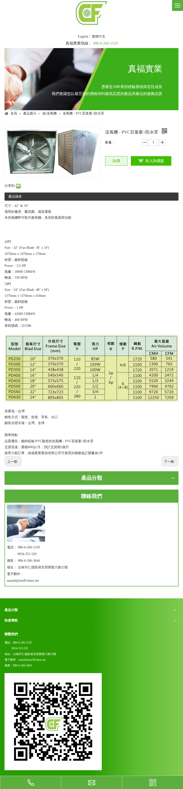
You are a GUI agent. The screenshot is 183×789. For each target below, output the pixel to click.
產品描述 (15, 196)
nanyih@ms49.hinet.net (23, 580)
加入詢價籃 (154, 161)
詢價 (116, 161)
